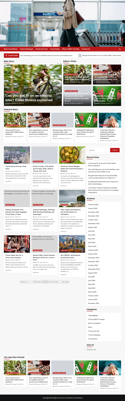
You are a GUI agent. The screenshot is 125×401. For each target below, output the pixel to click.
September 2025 (94, 223)
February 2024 (93, 296)
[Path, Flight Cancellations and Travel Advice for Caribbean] (72, 198)
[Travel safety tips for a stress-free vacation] (17, 244)
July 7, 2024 (42, 173)
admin (8, 103)
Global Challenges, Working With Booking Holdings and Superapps (44, 212)
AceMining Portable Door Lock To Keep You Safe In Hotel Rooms (105, 98)
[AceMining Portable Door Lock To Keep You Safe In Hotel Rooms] (86, 120)
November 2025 (93, 216)
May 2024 (91, 284)
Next (67, 282)
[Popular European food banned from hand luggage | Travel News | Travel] (17, 198)
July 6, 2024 (70, 173)
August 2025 (92, 227)
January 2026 (92, 208)
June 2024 (91, 280)
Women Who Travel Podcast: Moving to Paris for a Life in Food (44, 257)
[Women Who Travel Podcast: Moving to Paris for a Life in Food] (44, 244)
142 (49, 282)
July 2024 (91, 277)
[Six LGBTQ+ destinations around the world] (72, 244)
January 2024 (92, 299)
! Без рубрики (93, 315)
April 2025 (91, 242)
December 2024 (93, 258)
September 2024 (94, 269)
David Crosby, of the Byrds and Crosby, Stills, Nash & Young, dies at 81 (43, 168)
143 (53, 282)
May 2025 (91, 239)
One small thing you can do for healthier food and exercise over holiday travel (105, 77)
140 (42, 282)
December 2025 (93, 212)
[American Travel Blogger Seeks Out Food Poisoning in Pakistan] (72, 155)
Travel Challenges (26, 49)
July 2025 (91, 231)
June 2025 (91, 235)
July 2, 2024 (42, 262)
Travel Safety (55, 49)
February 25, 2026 (16, 103)
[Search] (120, 49)
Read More (8, 181)
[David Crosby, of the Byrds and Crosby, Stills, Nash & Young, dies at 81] (44, 155)
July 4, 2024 (15, 260)
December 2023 (93, 303)
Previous (23, 282)
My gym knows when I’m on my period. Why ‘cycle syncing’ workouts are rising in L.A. (89, 55)
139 (38, 282)
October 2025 (93, 220)
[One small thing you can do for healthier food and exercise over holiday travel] (39, 120)
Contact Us (86, 49)
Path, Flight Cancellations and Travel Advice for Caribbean (71, 212)
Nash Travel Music (10, 49)
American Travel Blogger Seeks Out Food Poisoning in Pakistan (72, 168)
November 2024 (93, 261)
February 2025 (93, 250)
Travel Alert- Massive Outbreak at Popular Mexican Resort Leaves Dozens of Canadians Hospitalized (108, 134)
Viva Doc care (91, 349)
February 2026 (93, 204)
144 (56, 282)
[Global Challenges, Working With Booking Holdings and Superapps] (44, 198)
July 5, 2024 (15, 217)
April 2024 (91, 288)
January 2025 (92, 254)
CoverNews (69, 398)
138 (35, 282)
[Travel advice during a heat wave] (17, 155)
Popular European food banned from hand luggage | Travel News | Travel (16, 212)
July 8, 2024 (15, 171)
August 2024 (92, 273)
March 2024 (92, 292)
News (90, 327)
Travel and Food (42, 49)
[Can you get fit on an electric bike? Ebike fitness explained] (15, 120)
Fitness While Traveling (70, 49)
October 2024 (93, 265)
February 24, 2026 (105, 82)
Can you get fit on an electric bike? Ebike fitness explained (14, 132)
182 (63, 282)
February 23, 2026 (75, 103)
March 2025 (92, 246)
